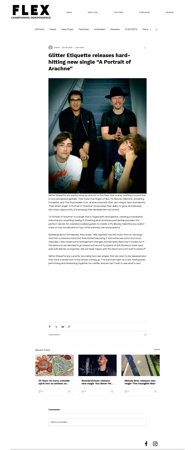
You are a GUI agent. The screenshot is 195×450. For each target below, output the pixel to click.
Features (84, 29)
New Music (67, 29)
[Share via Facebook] (49, 326)
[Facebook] (146, 444)
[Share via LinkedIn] (62, 326)
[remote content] (97, 290)
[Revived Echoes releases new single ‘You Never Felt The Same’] (97, 365)
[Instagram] (155, 444)
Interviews (99, 29)
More (145, 29)
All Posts (39, 29)
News (53, 29)
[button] (156, 29)
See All (157, 350)
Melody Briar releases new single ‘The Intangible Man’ (140, 382)
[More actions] (145, 47)
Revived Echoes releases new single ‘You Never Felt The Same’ (97, 382)
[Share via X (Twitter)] (56, 326)
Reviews (115, 29)
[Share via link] (69, 326)
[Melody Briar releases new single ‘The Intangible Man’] (140, 365)
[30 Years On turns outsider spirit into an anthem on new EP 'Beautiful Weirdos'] (54, 365)
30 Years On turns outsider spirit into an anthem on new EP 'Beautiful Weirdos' (54, 382)
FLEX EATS (131, 29)
